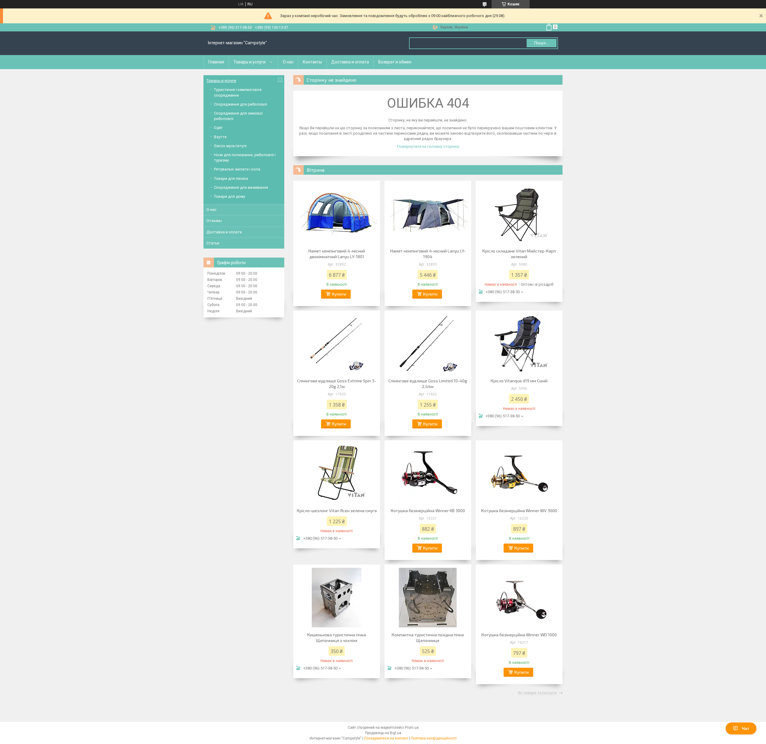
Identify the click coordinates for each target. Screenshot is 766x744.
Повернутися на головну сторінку (428, 146)
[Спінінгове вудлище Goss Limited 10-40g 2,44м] (427, 343)
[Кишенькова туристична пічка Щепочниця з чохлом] (336, 597)
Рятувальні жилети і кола (237, 169)
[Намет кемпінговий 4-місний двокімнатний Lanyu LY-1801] (336, 214)
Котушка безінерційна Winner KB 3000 (428, 510)
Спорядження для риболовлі (240, 104)
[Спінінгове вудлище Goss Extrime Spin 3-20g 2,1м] (336, 343)
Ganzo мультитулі (230, 146)
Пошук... (541, 43)
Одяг (218, 127)
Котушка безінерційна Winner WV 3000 (519, 510)
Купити (339, 293)
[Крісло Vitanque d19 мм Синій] (519, 343)
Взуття (220, 137)
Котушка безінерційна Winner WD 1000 (519, 634)
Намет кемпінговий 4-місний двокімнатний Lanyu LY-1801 (336, 253)
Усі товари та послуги (537, 693)
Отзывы (214, 220)
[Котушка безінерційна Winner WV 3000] (519, 473)
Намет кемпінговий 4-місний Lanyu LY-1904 (428, 253)
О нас (288, 62)
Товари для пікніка (231, 178)
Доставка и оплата (350, 62)
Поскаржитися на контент (386, 738)
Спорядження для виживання (241, 187)
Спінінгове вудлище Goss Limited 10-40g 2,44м (427, 383)
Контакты (312, 62)
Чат (745, 728)
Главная (216, 62)
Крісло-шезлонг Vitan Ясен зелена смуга (337, 510)
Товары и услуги (249, 62)
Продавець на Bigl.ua (383, 733)
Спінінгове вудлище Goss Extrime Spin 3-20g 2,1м (336, 383)
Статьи (212, 243)
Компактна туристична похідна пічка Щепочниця (428, 637)
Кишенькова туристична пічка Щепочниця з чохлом (336, 637)
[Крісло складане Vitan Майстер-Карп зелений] (519, 214)
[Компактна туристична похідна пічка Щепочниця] (427, 597)
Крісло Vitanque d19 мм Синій (519, 380)
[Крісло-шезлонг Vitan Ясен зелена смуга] (336, 473)
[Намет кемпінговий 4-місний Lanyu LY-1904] (427, 214)
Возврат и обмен (394, 62)
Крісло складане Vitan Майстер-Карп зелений (519, 253)
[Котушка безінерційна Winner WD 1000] (519, 597)
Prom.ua (412, 727)
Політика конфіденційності (434, 738)
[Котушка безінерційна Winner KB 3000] (427, 473)
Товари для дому (229, 196)
